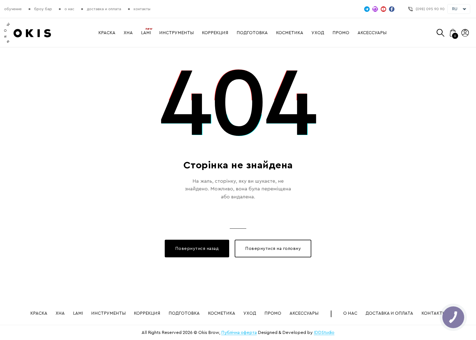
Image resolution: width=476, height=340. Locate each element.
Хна (128, 33)
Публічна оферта (239, 332)
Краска (106, 33)
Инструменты (176, 33)
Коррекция (215, 33)
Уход (318, 33)
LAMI (146, 33)
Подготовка (252, 33)
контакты (142, 9)
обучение (13, 9)
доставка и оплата (104, 9)
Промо (340, 33)
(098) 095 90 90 (430, 9)
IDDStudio (324, 332)
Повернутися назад (197, 248)
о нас (69, 9)
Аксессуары (372, 33)
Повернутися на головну (273, 248)
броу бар (43, 9)
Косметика (289, 33)
